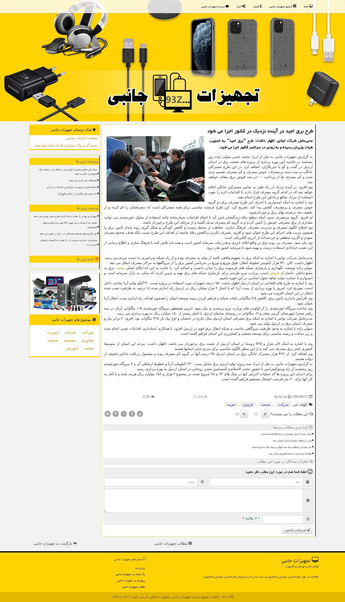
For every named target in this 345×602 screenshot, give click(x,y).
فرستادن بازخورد (296, 530)
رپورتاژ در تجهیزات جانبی (131, 580)
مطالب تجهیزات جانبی (133, 586)
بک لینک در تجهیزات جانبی (130, 574)
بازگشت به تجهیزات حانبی (53, 543)
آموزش (72, 348)
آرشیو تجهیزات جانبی (281, 6)
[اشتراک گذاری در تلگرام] (139, 413)
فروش (274, 273)
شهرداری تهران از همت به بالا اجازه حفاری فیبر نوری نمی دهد (65, 216)
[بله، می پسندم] (265, 414)
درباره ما (140, 568)
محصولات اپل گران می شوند (82, 180)
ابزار (239, 6)
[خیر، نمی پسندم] (244, 414)
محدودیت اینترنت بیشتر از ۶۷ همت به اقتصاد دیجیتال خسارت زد (68, 242)
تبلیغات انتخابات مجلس (81, 138)
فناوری (87, 340)
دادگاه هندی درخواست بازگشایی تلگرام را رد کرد (71, 187)
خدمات (70, 332)
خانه (306, 6)
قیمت (256, 6)
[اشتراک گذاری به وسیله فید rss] (107, 413)
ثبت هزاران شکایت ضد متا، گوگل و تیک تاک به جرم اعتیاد (282, 447)
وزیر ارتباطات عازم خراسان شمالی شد (292, 440)
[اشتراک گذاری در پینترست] (115, 413)
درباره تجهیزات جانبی (214, 6)
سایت (88, 348)
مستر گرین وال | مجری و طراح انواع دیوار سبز (66, 145)
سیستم (70, 340)
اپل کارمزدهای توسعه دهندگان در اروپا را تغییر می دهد (68, 233)
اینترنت (53, 332)
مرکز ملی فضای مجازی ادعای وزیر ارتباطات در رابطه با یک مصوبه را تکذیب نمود (68, 171)
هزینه (231, 404)
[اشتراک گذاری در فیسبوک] (131, 413)
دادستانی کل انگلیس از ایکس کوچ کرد (77, 193)
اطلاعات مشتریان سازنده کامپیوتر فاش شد (290, 453)
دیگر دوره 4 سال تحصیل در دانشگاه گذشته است (286, 434)
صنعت (120, 268)
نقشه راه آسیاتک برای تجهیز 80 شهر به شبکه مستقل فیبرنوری (70, 225)
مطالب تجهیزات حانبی (171, 543)
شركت (283, 404)
